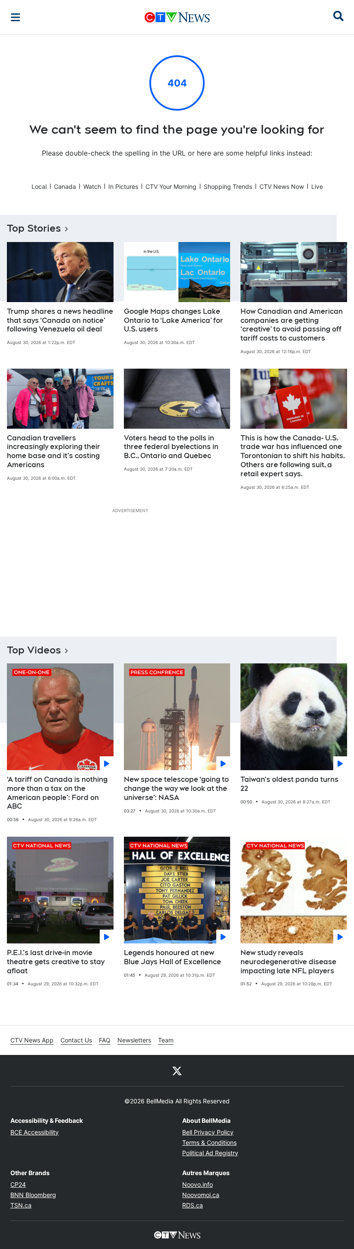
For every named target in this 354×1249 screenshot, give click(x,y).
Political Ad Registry (210, 1153)
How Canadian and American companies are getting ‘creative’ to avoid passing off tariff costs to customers (291, 324)
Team (166, 1040)
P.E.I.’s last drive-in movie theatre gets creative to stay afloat (55, 962)
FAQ (105, 1040)
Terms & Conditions (209, 1142)
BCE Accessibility (34, 1132)
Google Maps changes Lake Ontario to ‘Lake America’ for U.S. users (173, 320)
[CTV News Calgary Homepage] (177, 17)
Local (39, 186)
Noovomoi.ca (200, 1194)
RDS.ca (192, 1205)
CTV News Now (281, 186)
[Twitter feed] (177, 1070)
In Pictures (123, 186)
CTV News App (32, 1040)
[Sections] (15, 17)
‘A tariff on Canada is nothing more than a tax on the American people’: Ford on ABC (57, 792)
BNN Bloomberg (33, 1194)
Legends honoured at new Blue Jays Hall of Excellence (172, 957)
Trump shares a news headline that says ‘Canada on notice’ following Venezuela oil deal (60, 320)
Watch (92, 186)
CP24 (18, 1184)
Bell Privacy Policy (208, 1132)
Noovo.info (197, 1184)
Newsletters (134, 1040)
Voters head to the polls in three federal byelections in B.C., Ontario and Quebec (171, 447)
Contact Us (76, 1040)
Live (317, 186)
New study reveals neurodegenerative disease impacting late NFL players (288, 962)
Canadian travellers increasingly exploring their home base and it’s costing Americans (53, 451)
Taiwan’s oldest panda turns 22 (289, 784)
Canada (65, 186)
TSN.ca (21, 1205)
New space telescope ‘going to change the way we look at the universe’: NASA (176, 788)
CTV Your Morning (170, 186)
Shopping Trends (228, 186)
